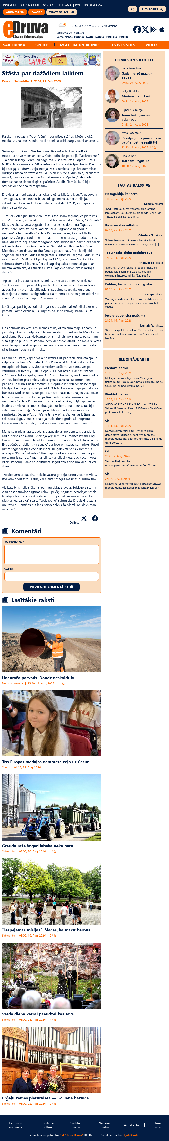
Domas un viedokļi (134, 59)
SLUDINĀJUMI (29, 5)
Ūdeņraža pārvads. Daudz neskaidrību (39, 677)
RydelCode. (131, 1135)
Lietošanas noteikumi (15, 1125)
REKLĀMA (65, 5)
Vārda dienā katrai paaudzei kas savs (38, 1013)
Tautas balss (131, 185)
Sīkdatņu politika (75, 1125)
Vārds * (10, 569)
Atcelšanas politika (104, 1125)
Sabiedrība (14, 44)
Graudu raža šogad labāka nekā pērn (37, 845)
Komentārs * (14, 542)
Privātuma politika (47, 1125)
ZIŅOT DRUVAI (59, 12)
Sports (42, 44)
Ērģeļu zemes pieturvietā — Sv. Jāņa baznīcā (45, 1098)
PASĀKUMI (10, 5)
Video (151, 44)
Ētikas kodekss (157, 1125)
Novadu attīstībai (12, 683)
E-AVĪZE (36, 12)
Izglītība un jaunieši (81, 44)
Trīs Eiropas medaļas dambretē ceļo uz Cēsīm (45, 761)
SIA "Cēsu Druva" (71, 1135)
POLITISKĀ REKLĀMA (88, 5)
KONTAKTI (48, 5)
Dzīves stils (123, 44)
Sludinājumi (131, 359)
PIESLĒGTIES (150, 9)
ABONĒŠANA (15, 12)
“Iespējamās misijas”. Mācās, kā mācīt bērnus (46, 929)
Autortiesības (132, 1125)
